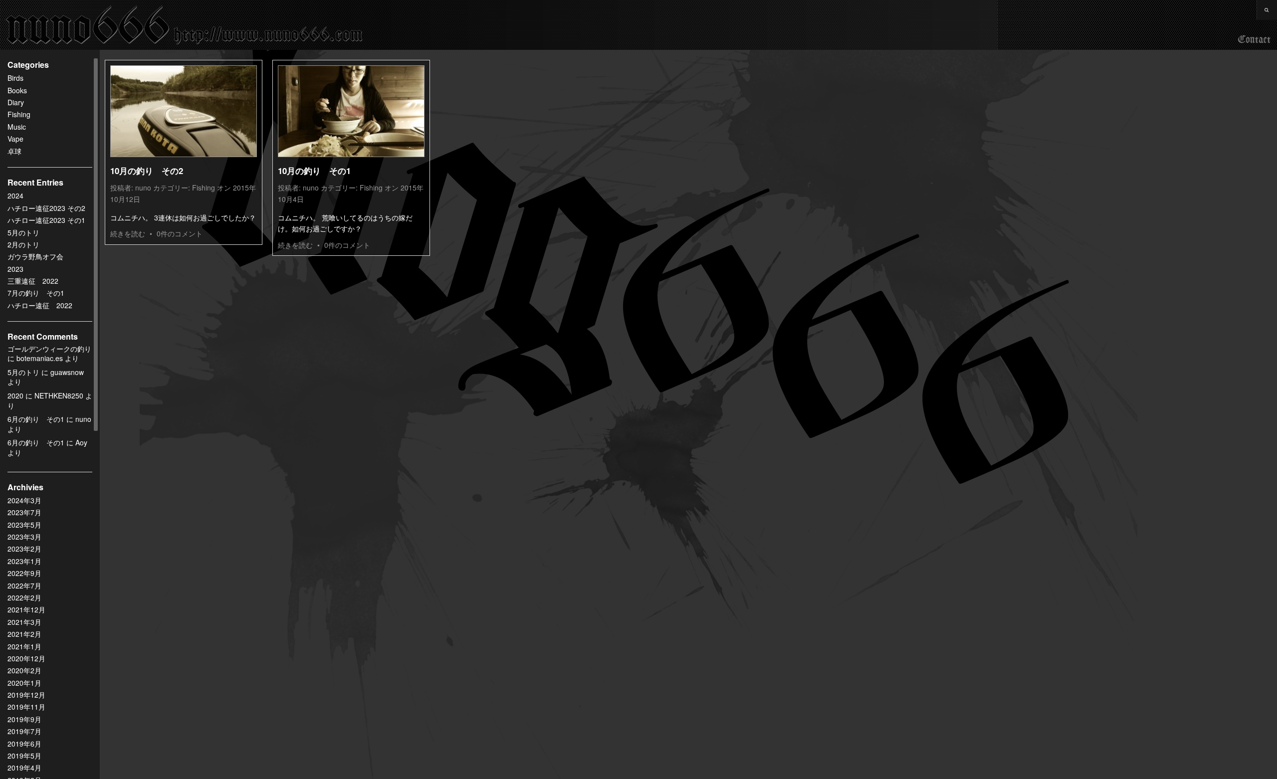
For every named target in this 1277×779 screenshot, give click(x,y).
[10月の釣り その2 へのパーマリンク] (183, 111)
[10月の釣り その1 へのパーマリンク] (351, 111)
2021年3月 (24, 622)
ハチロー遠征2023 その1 (46, 220)
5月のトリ (23, 232)
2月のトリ (23, 244)
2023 (15, 269)
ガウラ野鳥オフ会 (35, 256)
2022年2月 (24, 597)
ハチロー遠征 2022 (39, 305)
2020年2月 (24, 670)
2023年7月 (24, 512)
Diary (15, 102)
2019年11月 (26, 707)
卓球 (14, 151)
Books (17, 90)
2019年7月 (24, 731)
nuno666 (184, 25)
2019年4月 (24, 768)
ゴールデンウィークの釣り (49, 349)
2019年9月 (24, 719)
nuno (143, 188)
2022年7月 (24, 585)
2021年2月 (24, 634)
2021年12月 (26, 609)
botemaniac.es (39, 358)
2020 (15, 395)
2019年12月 (26, 695)
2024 (15, 195)
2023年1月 (24, 561)
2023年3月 (24, 537)
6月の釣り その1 (35, 419)
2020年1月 (24, 683)
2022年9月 (24, 573)
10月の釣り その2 (146, 171)
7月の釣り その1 (35, 293)
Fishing (18, 114)
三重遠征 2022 (32, 281)
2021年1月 (24, 646)
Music (16, 127)
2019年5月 (24, 756)
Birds (15, 78)
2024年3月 (24, 500)
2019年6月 (24, 744)
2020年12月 (26, 658)
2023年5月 (24, 525)
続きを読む (127, 233)
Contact (1254, 40)
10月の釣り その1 (314, 171)
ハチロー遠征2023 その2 (46, 208)
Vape (15, 139)
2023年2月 (24, 549)
